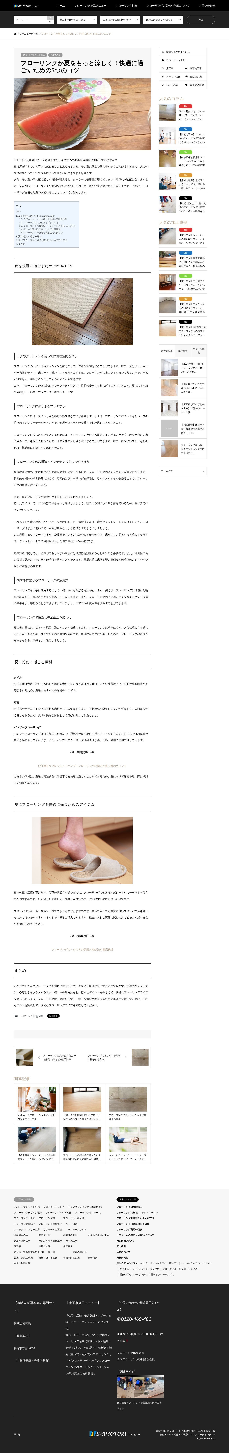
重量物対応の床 (22, 1263)
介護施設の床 (21, 1235)
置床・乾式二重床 (23, 1257)
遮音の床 (92, 1257)
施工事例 (68, 1246)
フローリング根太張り (75, 1218)
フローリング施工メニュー (90, 5)
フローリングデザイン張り (28, 1212)
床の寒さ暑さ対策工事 (50, 1240)
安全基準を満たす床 (98, 1235)
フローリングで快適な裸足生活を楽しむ (43, 233)
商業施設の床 (70, 1235)
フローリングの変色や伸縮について (168, 5)
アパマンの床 (173, 76)
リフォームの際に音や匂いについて (135, 1235)
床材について (124, 1252)
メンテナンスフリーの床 (27, 1229)
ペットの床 (172, 85)
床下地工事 (196, 68)
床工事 (169, 68)
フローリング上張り (176, 60)
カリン (144, 1212)
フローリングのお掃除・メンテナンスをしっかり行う (49, 226)
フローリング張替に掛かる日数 (133, 1223)
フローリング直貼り (24, 1223)
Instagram (15, 1434)
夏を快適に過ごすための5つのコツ (36, 215)
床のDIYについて (125, 1240)
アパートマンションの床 (34, 55)
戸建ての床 (55, 55)
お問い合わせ (207, 5)
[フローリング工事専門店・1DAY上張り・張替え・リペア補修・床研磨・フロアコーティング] (26, 5)
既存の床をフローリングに (134, 1274)
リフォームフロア (77, 1229)
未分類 (51, 1252)
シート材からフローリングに (196, 1263)
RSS (19, 1434)
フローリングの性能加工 (129, 1207)
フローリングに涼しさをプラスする (40, 222)
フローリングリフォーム (88, 1212)
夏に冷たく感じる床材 (30, 236)
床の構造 (121, 1246)
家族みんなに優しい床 (178, 52)
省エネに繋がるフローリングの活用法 (42, 229)
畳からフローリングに (162, 1274)
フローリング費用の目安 (129, 1229)
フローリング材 (47, 1218)
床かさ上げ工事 (22, 1240)
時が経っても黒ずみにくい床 (29, 1252)
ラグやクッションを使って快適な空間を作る (45, 219)
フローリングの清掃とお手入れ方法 (135, 1218)
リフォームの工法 (52, 1229)
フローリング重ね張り (50, 1223)
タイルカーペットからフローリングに (139, 1269)
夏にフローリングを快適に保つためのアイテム (43, 240)
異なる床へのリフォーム (129, 1263)
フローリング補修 (126, 5)
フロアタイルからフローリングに (180, 1269)
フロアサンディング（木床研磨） (85, 1207)
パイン (154, 1212)
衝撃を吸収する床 (48, 1257)
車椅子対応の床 (71, 1257)
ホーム (61, 5)
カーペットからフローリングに (161, 1263)
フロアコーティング (53, 1207)
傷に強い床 (196, 76)
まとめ (21, 243)
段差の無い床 (80, 1252)
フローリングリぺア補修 (58, 1212)
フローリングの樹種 (127, 1212)
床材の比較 (122, 1257)
